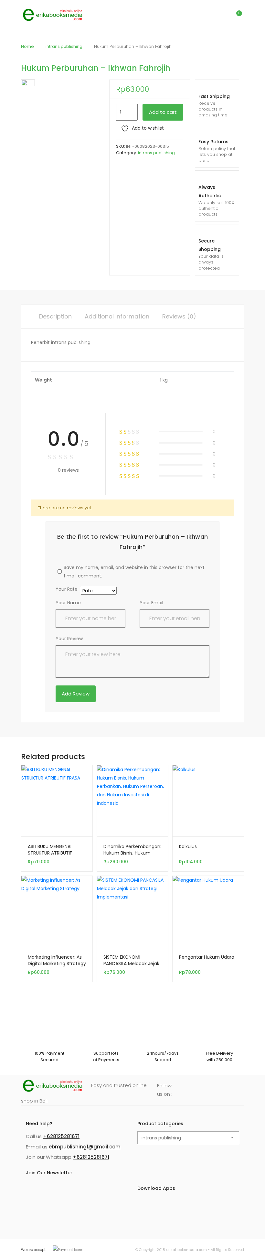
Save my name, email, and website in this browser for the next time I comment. (134, 571)
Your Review (69, 638)
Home (27, 46)
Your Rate (67, 589)
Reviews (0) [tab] (179, 316)
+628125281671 (61, 1136)
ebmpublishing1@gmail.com (84, 1146)
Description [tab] (55, 316)
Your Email (151, 602)
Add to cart (163, 112)
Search (208, 15)
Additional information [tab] (117, 316)
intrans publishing (64, 46)
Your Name (68, 602)
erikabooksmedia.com (186, 1249)
